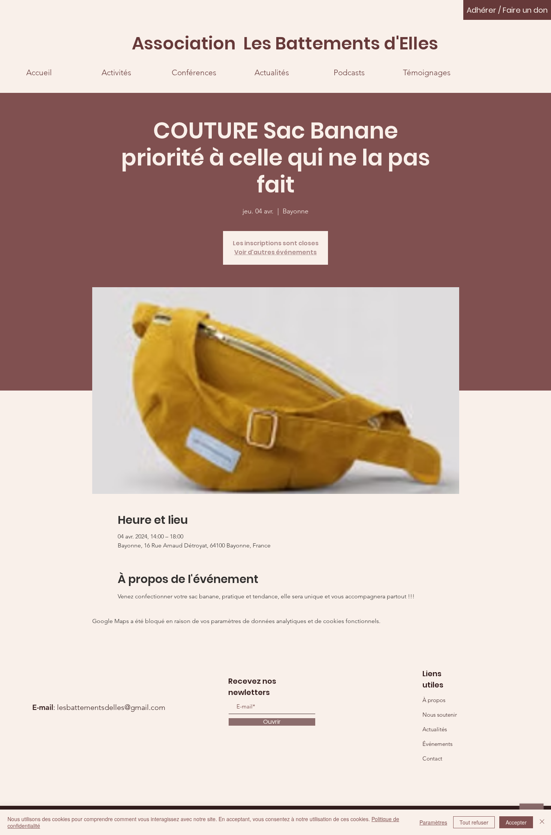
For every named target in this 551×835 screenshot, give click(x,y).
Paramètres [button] (433, 822)
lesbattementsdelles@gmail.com (111, 707)
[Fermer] (542, 822)
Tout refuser (474, 822)
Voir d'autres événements (275, 252)
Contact (432, 758)
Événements (437, 743)
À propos (433, 700)
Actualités (434, 729)
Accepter (516, 822)
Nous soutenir (439, 714)
